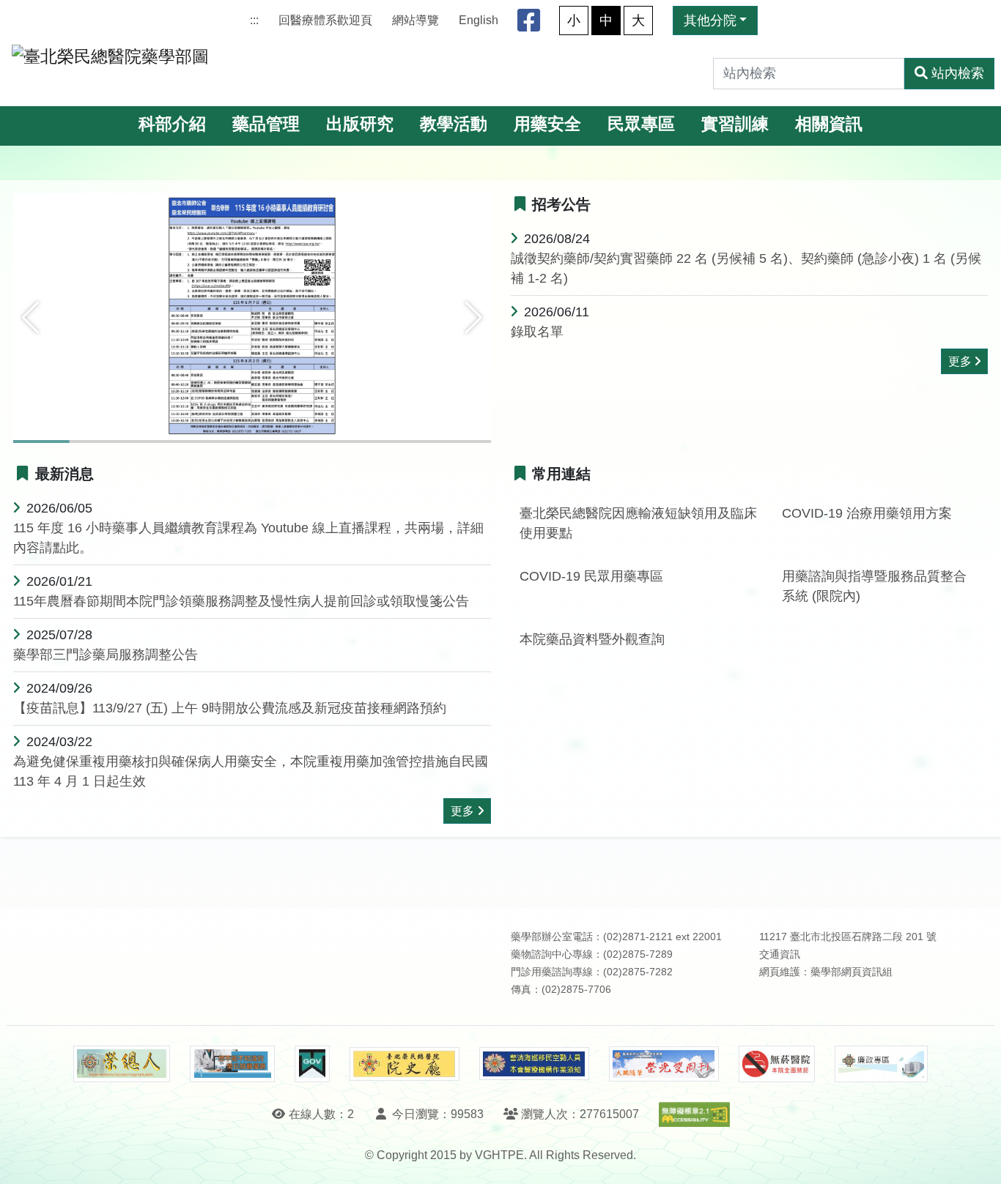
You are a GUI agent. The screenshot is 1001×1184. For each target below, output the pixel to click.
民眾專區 (641, 124)
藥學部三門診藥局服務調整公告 (105, 654)
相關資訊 (829, 124)
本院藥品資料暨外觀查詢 (592, 639)
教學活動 (453, 124)
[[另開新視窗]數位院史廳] (404, 1064)
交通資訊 (779, 954)
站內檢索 (957, 73)
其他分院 (710, 20)
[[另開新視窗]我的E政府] (312, 1064)
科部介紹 (172, 124)
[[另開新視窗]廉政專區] (881, 1064)
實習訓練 (735, 124)
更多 (960, 361)
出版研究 (360, 124)
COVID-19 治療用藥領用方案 (867, 513)
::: (254, 20)
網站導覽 (415, 20)
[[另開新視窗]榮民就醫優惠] (232, 1064)
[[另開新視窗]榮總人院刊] (121, 1064)
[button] (30, 318)
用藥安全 (547, 124)
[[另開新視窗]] (252, 317)
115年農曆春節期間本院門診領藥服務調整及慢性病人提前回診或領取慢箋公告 (241, 601)
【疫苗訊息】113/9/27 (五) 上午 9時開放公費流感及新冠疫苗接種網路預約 (229, 708)
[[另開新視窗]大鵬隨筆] (664, 1064)
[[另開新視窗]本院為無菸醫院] (777, 1064)
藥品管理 (266, 124)
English (478, 20)
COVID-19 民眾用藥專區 (591, 576)
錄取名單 (537, 331)
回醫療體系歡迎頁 (325, 20)
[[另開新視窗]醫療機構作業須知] (534, 1063)
